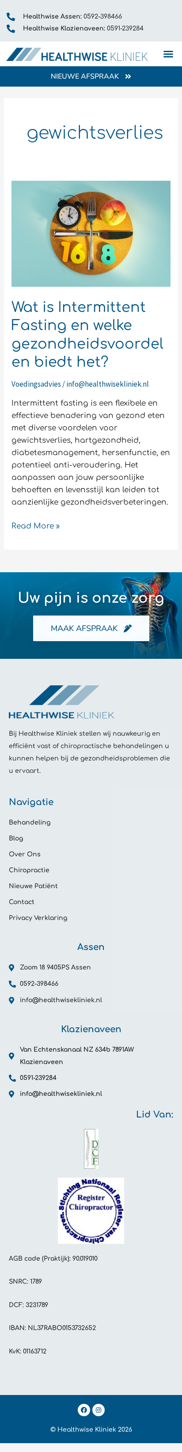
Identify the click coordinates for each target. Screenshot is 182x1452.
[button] (168, 54)
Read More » (35, 525)
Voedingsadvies (36, 384)
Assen (91, 947)
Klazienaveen (91, 1029)
